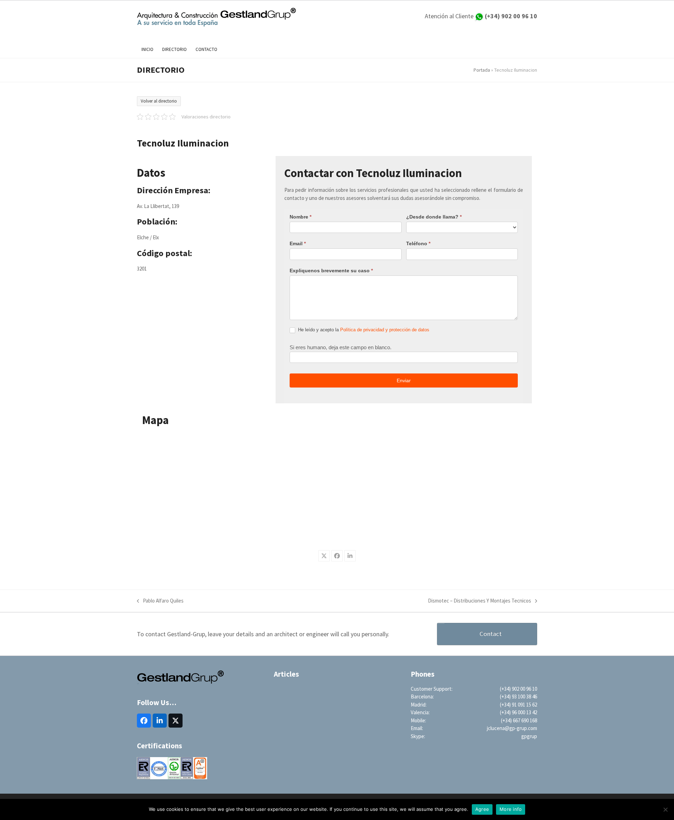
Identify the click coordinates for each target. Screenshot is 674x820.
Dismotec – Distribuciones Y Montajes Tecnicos (479, 601)
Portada (482, 70)
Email (298, 243)
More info (511, 809)
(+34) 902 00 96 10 (518, 688)
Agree (482, 809)
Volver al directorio (159, 101)
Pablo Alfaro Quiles (160, 601)
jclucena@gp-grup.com (512, 728)
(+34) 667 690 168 (519, 720)
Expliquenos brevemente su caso (331, 270)
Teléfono (418, 243)
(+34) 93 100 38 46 (518, 696)
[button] (324, 555)
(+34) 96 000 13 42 (518, 712)
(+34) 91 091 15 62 (518, 704)
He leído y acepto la (363, 329)
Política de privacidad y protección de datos (384, 329)
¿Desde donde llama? (434, 217)
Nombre (300, 217)
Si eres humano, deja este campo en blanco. (340, 347)
